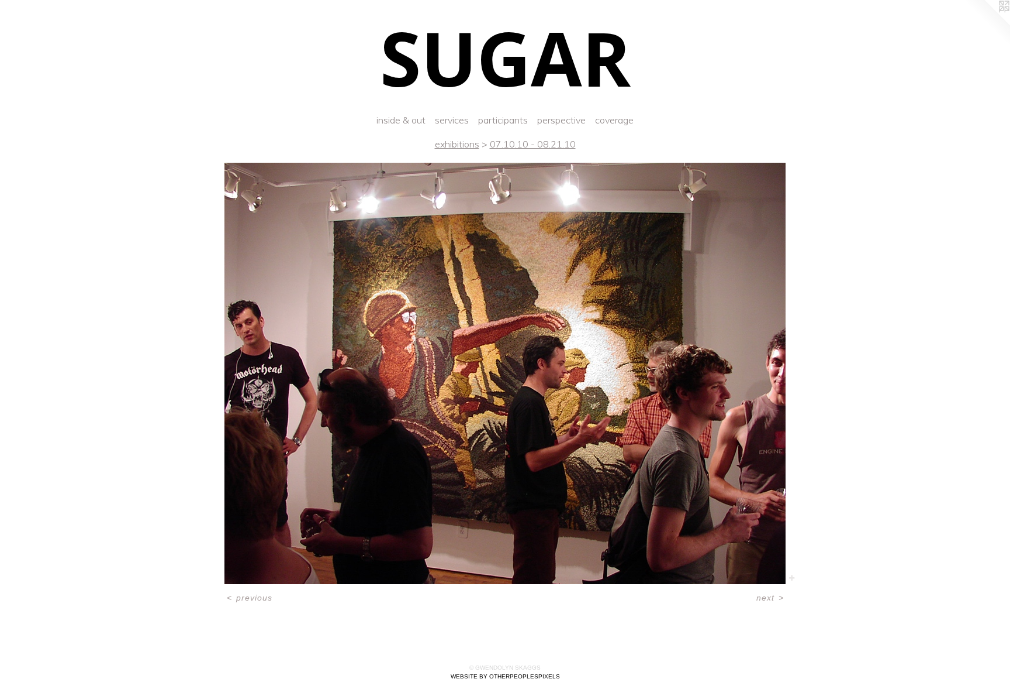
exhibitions (457, 144)
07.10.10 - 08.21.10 (533, 144)
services (452, 120)
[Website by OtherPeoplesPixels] (986, 23)
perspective (561, 120)
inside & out (401, 120)
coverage (614, 120)
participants (503, 120)
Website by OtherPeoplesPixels (505, 676)
